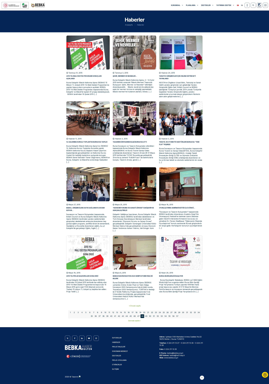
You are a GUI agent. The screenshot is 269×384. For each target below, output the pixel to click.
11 (109, 312)
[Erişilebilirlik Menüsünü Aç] (265, 375)
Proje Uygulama (119, 360)
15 (125, 312)
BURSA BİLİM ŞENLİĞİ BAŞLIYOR (171, 276)
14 (121, 312)
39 (107, 316)
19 (140, 312)
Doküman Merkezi (120, 351)
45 (131, 316)
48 (142, 316)
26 (168, 312)
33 (195, 312)
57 (177, 316)
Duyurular (116, 338)
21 (148, 312)
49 (146, 316)
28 (175, 312)
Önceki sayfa (135, 306)
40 (111, 316)
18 (136, 312)
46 (134, 316)
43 (123, 316)
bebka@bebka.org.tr (175, 353)
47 (138, 316)
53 (162, 316)
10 (105, 312)
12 (113, 312)
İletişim (115, 369)
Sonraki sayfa (133, 321)
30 (183, 312)
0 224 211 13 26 (187, 343)
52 (158, 316)
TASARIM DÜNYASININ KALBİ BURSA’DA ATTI (130, 142)
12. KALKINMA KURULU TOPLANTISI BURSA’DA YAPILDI (86, 142)
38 (103, 316)
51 (154, 316)
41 (115, 316)
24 (160, 312)
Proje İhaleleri (118, 347)
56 (173, 316)
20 (144, 312)
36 (96, 316)
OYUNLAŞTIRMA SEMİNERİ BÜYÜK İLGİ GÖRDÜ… (177, 208)
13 (117, 312)
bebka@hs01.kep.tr (177, 355)
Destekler (116, 356)
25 (164, 312)
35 (92, 316)
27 (171, 312)
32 (191, 312)
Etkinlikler (117, 365)
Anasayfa (129, 25)
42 (119, 316)
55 (169, 316)
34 (199, 312)
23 (156, 312)
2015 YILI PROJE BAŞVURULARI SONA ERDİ (82, 276)
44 (127, 316)
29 (179, 312)
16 (129, 312)
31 (187, 312)
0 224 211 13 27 (173, 343)
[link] (15, 5)
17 (132, 312)
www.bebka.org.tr (171, 358)
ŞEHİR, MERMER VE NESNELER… (125, 76)
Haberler (116, 342)
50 (150, 316)
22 (152, 312)
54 (166, 316)
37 (100, 316)
